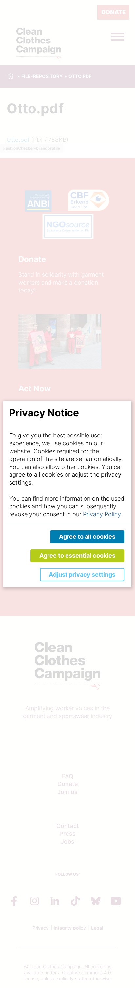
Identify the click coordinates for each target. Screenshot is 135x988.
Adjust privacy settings (82, 574)
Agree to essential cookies (77, 555)
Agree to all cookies (87, 536)
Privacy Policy (102, 514)
